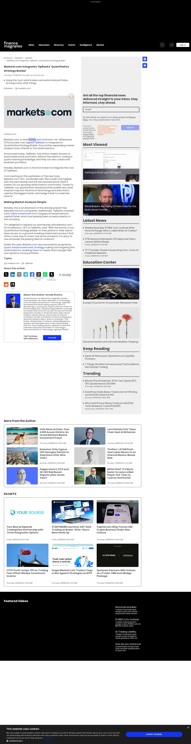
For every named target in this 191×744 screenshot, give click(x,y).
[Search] (162, 45)
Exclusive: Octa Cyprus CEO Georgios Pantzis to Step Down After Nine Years (54, 453)
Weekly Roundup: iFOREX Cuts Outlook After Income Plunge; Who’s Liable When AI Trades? (111, 229)
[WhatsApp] (45, 274)
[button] (63, 740)
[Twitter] (6, 274)
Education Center (99, 262)
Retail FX (19, 58)
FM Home (8, 58)
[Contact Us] (145, 65)
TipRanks (40, 142)
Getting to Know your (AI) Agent (103, 172)
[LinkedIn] (12, 274)
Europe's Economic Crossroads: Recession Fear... (111, 302)
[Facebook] (32, 274)
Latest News (94, 220)
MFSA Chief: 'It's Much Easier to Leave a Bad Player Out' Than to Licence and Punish (120, 473)
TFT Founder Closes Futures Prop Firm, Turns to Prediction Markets (112, 251)
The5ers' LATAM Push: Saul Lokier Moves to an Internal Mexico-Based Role (121, 453)
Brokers (29, 58)
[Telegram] (25, 274)
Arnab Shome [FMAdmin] (38, 75)
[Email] (19, 274)
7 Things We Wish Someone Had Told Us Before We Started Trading (112, 366)
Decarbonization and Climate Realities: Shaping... (111, 341)
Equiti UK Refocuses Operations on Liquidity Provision (109, 357)
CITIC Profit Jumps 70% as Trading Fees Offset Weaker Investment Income (27, 573)
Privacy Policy (88, 134)
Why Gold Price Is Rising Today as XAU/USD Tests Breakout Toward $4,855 (109, 404)
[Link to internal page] (13, 301)
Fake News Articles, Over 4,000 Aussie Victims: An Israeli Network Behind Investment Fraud (55, 433)
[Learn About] (38, 276)
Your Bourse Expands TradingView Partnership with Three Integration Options (25, 529)
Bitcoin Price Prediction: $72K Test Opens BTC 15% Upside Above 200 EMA (110, 382)
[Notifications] (172, 45)
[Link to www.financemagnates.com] (111, 166)
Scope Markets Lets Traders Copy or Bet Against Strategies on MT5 (72, 572)
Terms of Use (118, 117)
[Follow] (51, 276)
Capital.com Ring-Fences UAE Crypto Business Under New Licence (115, 529)
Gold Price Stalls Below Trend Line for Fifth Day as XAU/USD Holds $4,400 (111, 393)
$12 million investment (19, 213)
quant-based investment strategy (24, 247)
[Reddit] (6, 284)
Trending (92, 373)
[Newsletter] (145, 59)
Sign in (183, 44)
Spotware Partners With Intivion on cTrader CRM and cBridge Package (116, 573)
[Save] (12, 285)
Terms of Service (88, 137)
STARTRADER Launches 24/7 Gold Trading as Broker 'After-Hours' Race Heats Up (71, 529)
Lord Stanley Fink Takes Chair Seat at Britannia (121, 431)
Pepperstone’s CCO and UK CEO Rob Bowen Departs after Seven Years (54, 473)
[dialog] (95, 734)
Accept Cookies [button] (154, 734)
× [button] (188, 728)
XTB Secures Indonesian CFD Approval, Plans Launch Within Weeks (110, 240)
